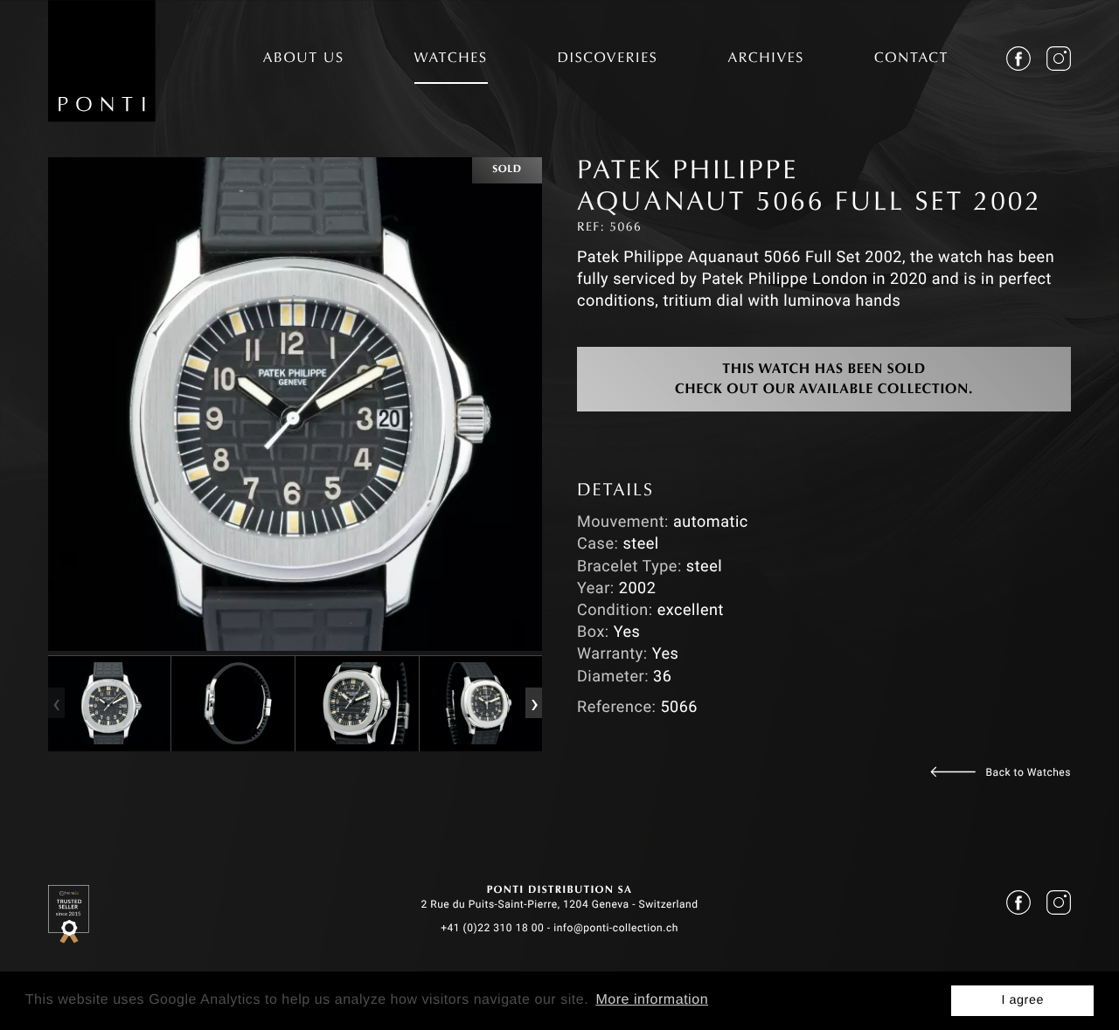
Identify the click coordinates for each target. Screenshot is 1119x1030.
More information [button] (651, 999)
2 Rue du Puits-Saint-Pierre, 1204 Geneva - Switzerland (559, 904)
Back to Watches (1028, 772)
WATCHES (451, 59)
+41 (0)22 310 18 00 (492, 928)
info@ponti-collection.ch (615, 928)
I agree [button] (1022, 1000)
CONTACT (911, 59)
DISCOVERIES (608, 59)
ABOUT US (303, 59)
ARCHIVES (765, 59)
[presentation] (56, 703)
